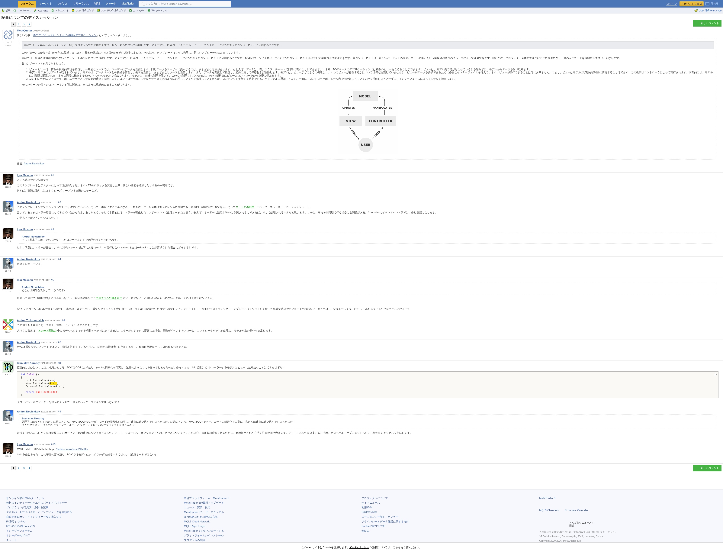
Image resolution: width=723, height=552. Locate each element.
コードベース (24, 10)
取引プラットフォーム (206, 498)
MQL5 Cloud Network (197, 521)
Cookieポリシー (359, 547)
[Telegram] (547, 524)
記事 (8, 10)
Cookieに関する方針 (374, 526)
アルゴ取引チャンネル (710, 10)
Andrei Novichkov (34, 163)
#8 (59, 362)
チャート (11, 540)
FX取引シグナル (15, 521)
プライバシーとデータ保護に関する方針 (385, 521)
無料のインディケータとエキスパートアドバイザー (36, 502)
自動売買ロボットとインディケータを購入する (34, 516)
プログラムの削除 (194, 540)
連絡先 (365, 530)
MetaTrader (127, 3)
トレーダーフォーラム (19, 530)
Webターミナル (159, 10)
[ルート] (3, 24)
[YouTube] (559, 524)
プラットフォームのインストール (203, 535)
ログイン (671, 3)
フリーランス (81, 3)
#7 (59, 342)
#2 (59, 202)
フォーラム (27, 3)
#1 (52, 175)
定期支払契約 (369, 512)
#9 (59, 411)
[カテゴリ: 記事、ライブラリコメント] (7, 24)
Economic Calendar (576, 510)
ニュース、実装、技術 (197, 507)
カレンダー (138, 10)
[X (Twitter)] (553, 524)
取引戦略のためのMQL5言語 (201, 516)
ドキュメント (62, 10)
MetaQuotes (25, 30)
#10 (53, 444)
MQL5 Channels (549, 510)
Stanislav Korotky (28, 362)
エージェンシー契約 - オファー (380, 516)
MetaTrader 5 (547, 498)
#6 (63, 320)
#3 (52, 229)
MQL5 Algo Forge (194, 526)
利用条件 (367, 507)
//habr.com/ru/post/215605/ (72, 448)
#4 (59, 259)
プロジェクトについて (375, 498)
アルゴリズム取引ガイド (113, 10)
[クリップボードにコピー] (715, 375)
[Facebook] (541, 524)
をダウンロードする (204, 530)
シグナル (62, 3)
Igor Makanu (25, 175)
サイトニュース (371, 502)
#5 (52, 279)
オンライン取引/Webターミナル (25, 498)
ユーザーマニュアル (204, 512)
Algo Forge (43, 10)
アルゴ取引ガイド (85, 10)
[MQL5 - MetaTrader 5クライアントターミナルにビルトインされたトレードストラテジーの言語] (9, 4)
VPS (97, 3)
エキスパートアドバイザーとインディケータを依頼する (39, 512)
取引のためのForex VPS (20, 526)
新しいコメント (710, 23)
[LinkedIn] (565, 524)
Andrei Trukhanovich (30, 320)
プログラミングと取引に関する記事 (27, 507)
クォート (111, 3)
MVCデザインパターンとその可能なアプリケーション (65, 35)
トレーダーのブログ (18, 535)
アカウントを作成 (691, 3)
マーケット (45, 3)
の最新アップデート (204, 502)
